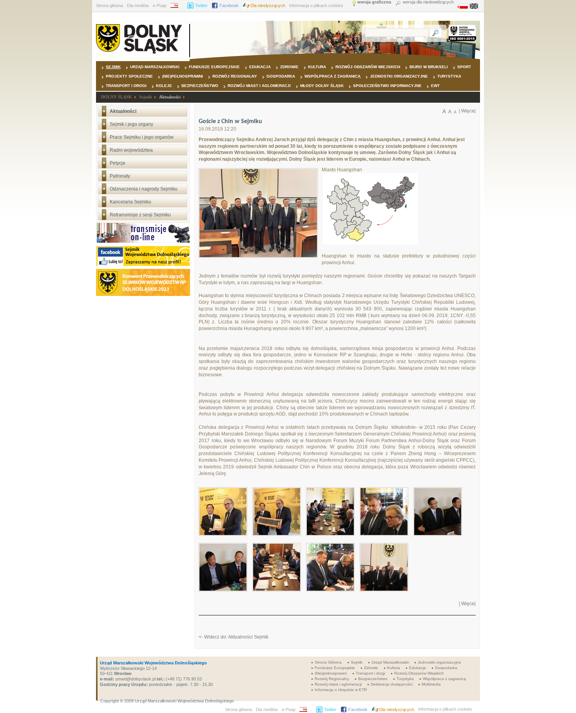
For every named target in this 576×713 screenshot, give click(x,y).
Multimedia (431, 684)
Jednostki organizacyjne (399, 76)
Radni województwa (131, 150)
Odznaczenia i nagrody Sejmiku (144, 189)
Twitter (201, 5)
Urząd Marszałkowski (154, 67)
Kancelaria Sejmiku (130, 202)
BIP (177, 5)
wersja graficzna (374, 2)
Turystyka (449, 76)
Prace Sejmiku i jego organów (142, 137)
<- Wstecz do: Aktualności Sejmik (233, 637)
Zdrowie (289, 67)
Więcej (468, 111)
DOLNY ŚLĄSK (116, 96)
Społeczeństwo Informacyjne (387, 85)
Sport (464, 67)
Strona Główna (328, 662)
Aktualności (170, 96)
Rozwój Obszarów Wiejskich (367, 67)
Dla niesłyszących (267, 5)
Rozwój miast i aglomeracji (259, 85)
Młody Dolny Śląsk (322, 85)
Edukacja (260, 67)
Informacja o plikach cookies (316, 5)
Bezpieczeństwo (199, 85)
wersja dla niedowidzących (428, 2)
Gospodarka (280, 76)
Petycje (117, 163)
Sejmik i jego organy (131, 124)
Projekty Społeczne (129, 76)
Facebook (229, 5)
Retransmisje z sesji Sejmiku (140, 215)
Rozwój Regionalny (234, 76)
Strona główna (109, 5)
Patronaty (120, 176)
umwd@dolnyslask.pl (135, 679)
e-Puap (160, 5)
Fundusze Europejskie (214, 67)
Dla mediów (138, 5)
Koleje (164, 85)
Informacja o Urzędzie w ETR (341, 690)
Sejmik (113, 67)
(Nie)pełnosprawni (182, 76)
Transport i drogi (126, 85)
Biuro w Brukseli (428, 67)
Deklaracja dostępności (392, 684)
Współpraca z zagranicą (332, 76)
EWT (435, 85)
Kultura (317, 67)
